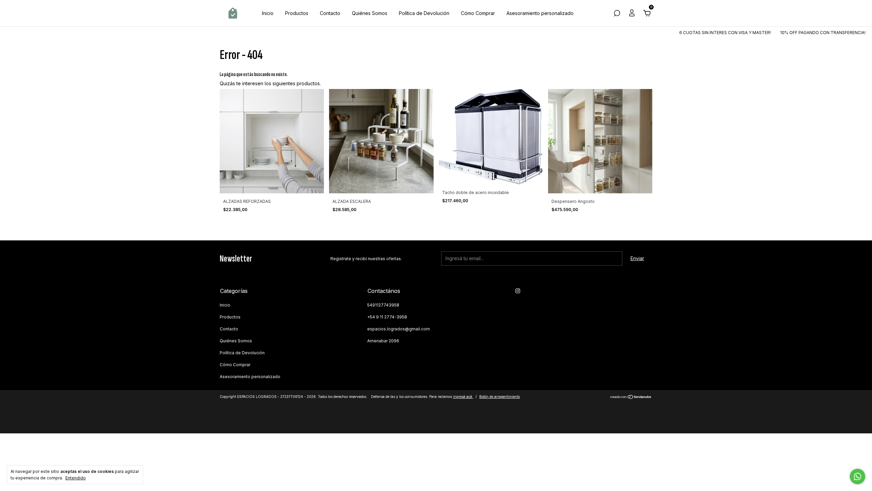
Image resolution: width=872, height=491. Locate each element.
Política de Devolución (424, 13)
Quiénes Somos (369, 13)
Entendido (75, 477)
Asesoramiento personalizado (540, 13)
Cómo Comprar (478, 13)
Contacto (330, 13)
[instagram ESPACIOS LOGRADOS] (517, 291)
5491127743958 (383, 305)
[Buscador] (616, 14)
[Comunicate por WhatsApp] (857, 476)
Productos (296, 13)
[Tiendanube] (631, 397)
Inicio (268, 13)
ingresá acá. (463, 397)
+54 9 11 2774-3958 (387, 316)
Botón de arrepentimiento (499, 397)
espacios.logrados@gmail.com (398, 328)
